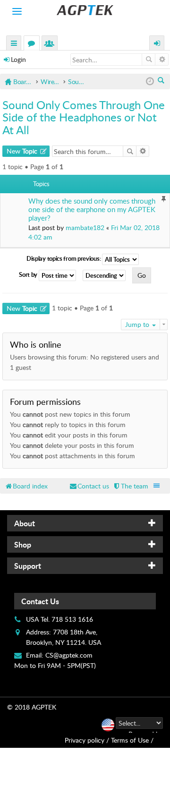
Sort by (29, 274)
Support (27, 565)
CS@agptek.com (69, 654)
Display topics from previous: (64, 258)
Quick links (14, 44)
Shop (22, 544)
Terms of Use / (132, 740)
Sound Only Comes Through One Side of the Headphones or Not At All (83, 117)
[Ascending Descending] (106, 275)
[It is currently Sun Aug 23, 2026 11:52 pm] (150, 81)
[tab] (85, 523)
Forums (33, 44)
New (22, 150)
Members (51, 44)
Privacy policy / (87, 740)
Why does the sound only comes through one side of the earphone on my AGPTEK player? (91, 210)
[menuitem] (130, 485)
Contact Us (40, 601)
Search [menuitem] (161, 81)
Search (148, 59)
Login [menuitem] (157, 44)
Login (18, 59)
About (24, 523)
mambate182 (85, 227)
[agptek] (85, 10)
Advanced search (161, 59)
